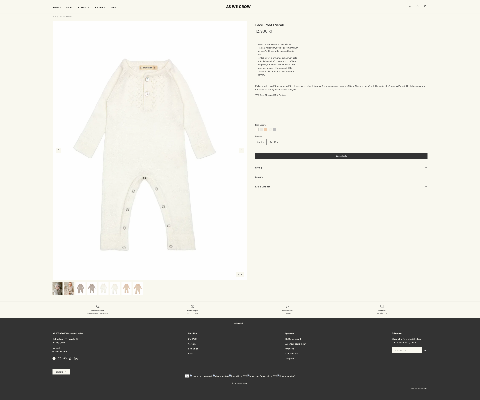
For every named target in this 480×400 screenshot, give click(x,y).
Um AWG (192, 338)
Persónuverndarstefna (419, 389)
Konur (56, 7)
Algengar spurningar (295, 343)
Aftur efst (238, 323)
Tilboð (113, 7)
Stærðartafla (291, 353)
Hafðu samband (293, 338)
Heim (54, 17)
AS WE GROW (243, 383)
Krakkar (82, 7)
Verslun (192, 343)
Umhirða (289, 348)
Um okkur (98, 7)
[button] (426, 6)
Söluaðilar (193, 348)
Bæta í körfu (341, 156)
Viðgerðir (290, 358)
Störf (190, 353)
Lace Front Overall (65, 17)
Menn (69, 7)
